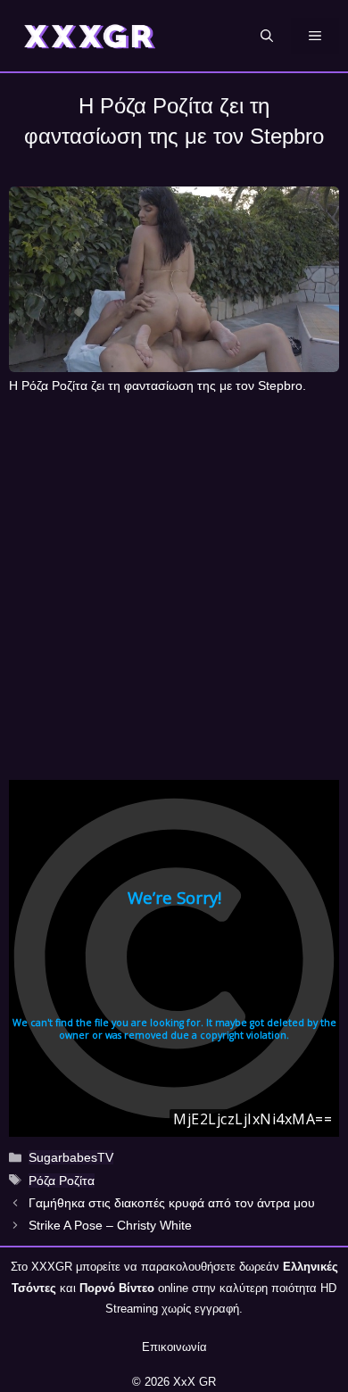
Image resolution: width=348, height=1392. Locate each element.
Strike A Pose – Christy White (110, 1225)
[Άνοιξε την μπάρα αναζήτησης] (267, 36)
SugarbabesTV (71, 1157)
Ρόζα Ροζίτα (62, 1180)
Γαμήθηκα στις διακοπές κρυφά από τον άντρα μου (172, 1203)
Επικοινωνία (174, 1347)
